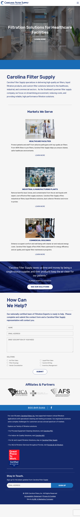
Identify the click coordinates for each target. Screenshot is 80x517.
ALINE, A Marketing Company (42, 499)
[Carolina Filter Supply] (15, 3)
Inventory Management (49, 365)
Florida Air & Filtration (55, 445)
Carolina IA (39, 435)
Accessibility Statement (33, 496)
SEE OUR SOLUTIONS (40, 287)
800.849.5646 (36, 407)
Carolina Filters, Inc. (28, 416)
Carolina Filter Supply (49, 440)
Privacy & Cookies (49, 496)
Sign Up (62, 485)
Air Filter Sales (13, 360)
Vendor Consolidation (16, 365)
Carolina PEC (48, 431)
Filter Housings (14, 363)
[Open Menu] (78, 3)
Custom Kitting (47, 363)
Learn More (40, 39)
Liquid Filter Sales (47, 360)
